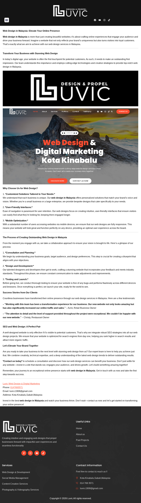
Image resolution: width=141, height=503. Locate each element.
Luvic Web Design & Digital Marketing (21, 384)
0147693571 (16, 387)
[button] (6, 20)
